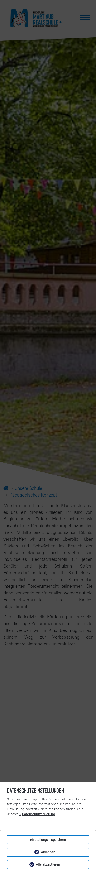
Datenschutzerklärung (38, 814)
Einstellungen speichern (48, 840)
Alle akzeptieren (48, 864)
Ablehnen (48, 852)
